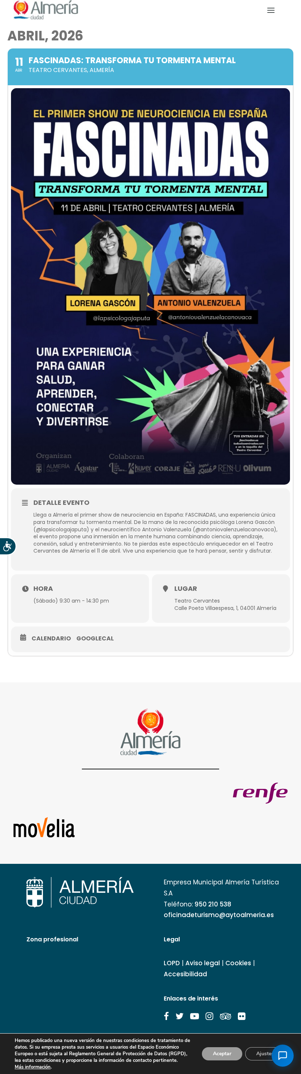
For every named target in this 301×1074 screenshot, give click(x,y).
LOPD (172, 963)
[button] (166, 1016)
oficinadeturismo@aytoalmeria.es (219, 914)
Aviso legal (202, 963)
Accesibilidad (185, 974)
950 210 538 (213, 904)
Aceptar (222, 1053)
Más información (33, 1067)
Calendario (51, 638)
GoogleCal (95, 638)
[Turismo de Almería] (46, 10)
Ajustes (265, 1053)
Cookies (238, 963)
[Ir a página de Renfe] (260, 793)
